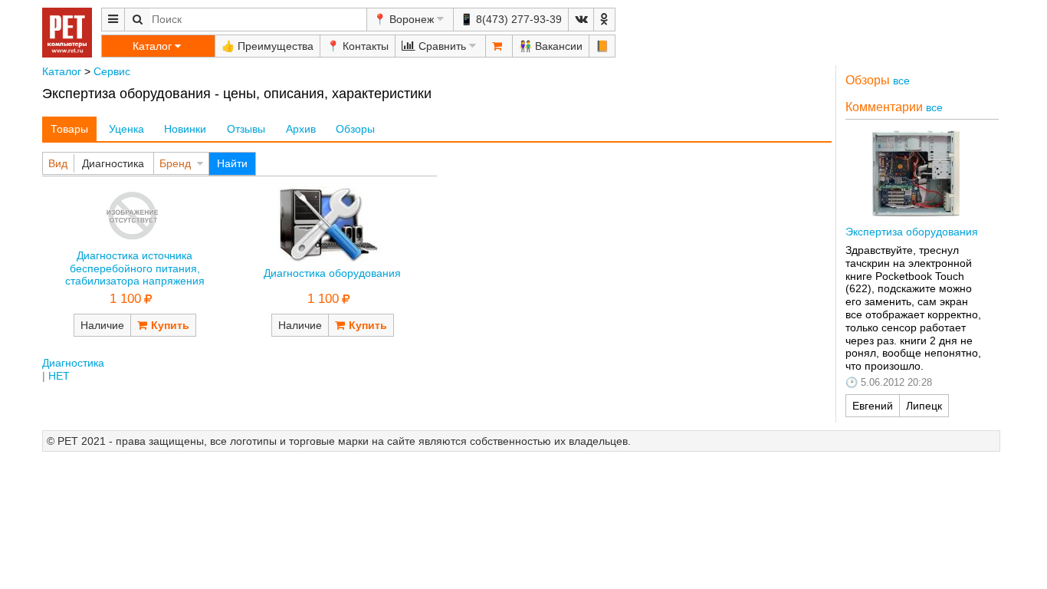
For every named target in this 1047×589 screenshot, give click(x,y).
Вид (57, 163)
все (901, 80)
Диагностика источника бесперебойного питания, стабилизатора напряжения (135, 268)
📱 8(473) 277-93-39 (511, 19)
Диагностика (113, 163)
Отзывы (246, 129)
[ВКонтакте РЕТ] (581, 19)
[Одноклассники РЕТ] (604, 19)
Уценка (126, 129)
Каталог (61, 71)
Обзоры (355, 129)
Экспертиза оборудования (911, 231)
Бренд (175, 163)
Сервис (112, 71)
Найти (232, 163)
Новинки (185, 129)
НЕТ (59, 376)
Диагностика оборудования (332, 273)
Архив (301, 129)
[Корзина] (499, 46)
